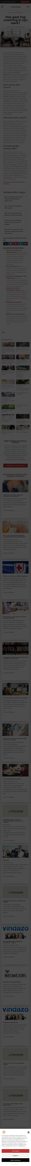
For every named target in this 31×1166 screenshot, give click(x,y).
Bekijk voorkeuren (15, 1160)
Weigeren (15, 1155)
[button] (28, 1132)
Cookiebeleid (14, 1163)
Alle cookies (15, 1151)
